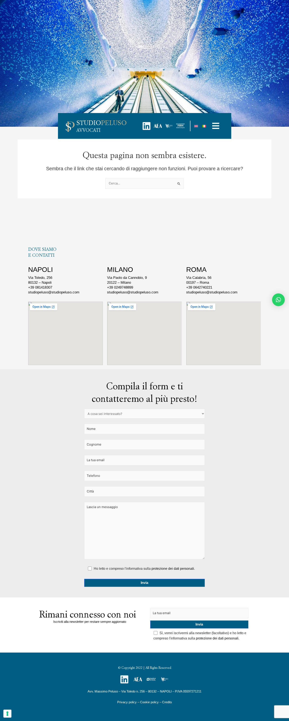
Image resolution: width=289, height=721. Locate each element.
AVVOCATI (88, 130)
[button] (216, 125)
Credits (167, 702)
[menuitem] (196, 126)
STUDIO (101, 123)
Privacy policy (127, 702)
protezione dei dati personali (172, 568)
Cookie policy (149, 702)
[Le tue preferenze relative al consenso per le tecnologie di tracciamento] (7, 714)
